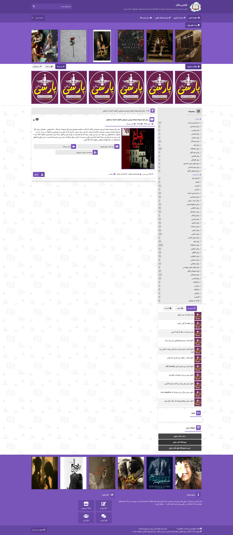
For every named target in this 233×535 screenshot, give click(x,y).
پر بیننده (59, 66)
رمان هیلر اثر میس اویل (186, 314)
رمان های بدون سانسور (191, 163)
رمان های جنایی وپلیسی (191, 267)
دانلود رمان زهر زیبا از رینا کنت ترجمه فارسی (179, 383)
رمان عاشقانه (194, 148)
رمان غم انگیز (194, 152)
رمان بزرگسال (194, 211)
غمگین (196, 293)
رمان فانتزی (195, 156)
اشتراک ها (195, 178)
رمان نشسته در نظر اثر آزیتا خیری (182, 332)
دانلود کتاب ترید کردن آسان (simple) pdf (180, 366)
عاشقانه (196, 289)
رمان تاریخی (195, 133)
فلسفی (196, 297)
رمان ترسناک (129, 124)
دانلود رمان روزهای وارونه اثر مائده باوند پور (179, 401)
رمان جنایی (195, 230)
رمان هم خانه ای (193, 167)
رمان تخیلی (195, 137)
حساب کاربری (178, 17)
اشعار (197, 182)
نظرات (179, 308)
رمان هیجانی (195, 274)
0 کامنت (111, 174)
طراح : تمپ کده (37, 530)
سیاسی (196, 285)
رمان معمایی (195, 263)
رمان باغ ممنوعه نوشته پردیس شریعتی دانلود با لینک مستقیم (127, 119)
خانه (147, 110)
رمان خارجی (195, 234)
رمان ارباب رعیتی (193, 200)
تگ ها (167, 308)
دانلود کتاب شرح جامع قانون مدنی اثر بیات (179, 340)
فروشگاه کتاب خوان (179, 442)
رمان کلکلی (195, 252)
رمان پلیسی (195, 130)
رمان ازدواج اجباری (193, 204)
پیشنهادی (36, 66)
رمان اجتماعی (194, 126)
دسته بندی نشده (193, 193)
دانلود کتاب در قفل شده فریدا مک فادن (180, 357)
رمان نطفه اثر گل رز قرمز (185, 323)
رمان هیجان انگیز (193, 171)
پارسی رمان (172, 528)
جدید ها (190, 308)
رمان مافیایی (195, 256)
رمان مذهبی (195, 259)
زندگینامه (196, 282)
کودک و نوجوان (194, 300)
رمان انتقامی (195, 208)
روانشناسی (195, 278)
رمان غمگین (195, 248)
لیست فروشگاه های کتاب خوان (179, 448)
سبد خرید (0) (144, 17)
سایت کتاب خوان (179, 436)
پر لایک (48, 66)
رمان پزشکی (195, 215)
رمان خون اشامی (193, 237)
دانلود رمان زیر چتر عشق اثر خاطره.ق (181, 375)
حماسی (196, 189)
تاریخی (197, 185)
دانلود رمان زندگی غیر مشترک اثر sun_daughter (177, 392)
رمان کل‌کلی (195, 159)
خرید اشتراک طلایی (161, 17)
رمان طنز (196, 145)
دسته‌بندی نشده (193, 122)
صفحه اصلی (193, 17)
